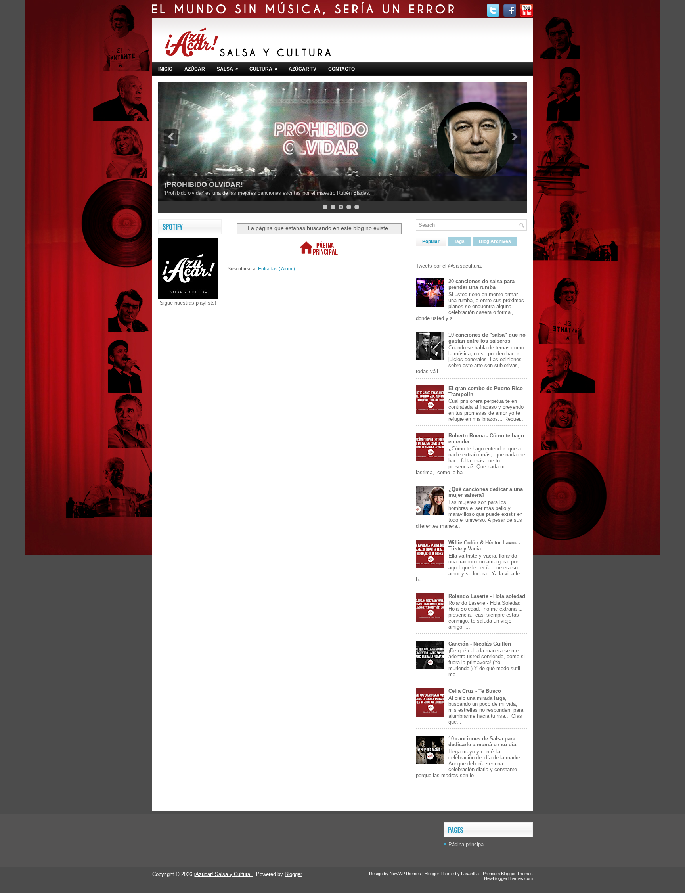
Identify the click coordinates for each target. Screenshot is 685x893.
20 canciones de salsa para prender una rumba (481, 284)
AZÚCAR (194, 69)
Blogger (293, 874)
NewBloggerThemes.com (508, 878)
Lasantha (470, 873)
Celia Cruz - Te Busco (474, 691)
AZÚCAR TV (302, 69)
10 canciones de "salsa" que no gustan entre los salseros (487, 338)
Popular (431, 241)
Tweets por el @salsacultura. (449, 266)
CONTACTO (341, 69)
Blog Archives (495, 241)
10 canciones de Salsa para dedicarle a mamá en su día (482, 741)
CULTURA (263, 69)
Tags (459, 241)
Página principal (466, 844)
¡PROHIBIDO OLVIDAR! (203, 184)
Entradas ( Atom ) (276, 269)
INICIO (165, 69)
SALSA (227, 69)
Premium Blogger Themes (508, 873)
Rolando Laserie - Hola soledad (486, 596)
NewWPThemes (406, 873)
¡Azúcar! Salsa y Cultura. (223, 874)
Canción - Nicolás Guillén (479, 644)
